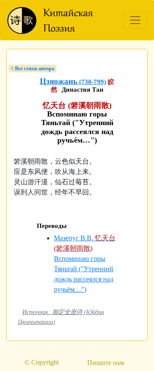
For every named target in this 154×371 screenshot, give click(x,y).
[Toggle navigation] (135, 20)
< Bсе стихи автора (32, 69)
